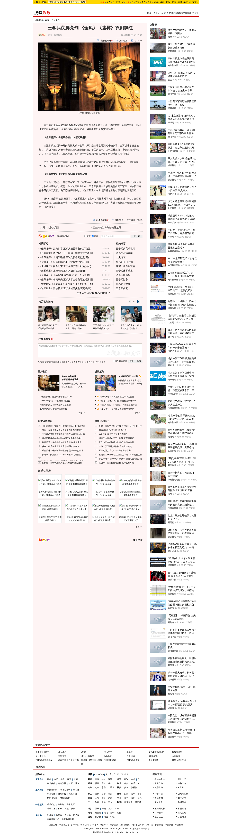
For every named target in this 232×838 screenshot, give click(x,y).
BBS (186, 2)
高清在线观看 (118, 161)
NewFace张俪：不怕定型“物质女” (55, 401)
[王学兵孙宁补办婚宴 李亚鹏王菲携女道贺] (103, 314)
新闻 (90, 779)
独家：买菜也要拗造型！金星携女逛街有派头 (62, 430)
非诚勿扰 (153, 756)
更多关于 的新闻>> (93, 292)
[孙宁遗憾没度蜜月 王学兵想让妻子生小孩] (48, 314)
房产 (143, 2)
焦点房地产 (75, 2)
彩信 (119, 812)
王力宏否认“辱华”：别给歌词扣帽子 (115, 450)
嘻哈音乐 (51, 808)
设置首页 (53, 825)
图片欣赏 (182, 798)
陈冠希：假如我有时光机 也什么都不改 (116, 463)
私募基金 (108, 756)
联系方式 (114, 825)
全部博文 (179, 825)
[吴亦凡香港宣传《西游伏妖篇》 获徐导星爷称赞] (49, 482)
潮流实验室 (65, 790)
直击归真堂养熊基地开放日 (107, 227)
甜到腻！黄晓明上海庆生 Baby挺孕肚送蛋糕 (62, 463)
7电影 (83, 752)
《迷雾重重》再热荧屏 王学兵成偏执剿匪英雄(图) (65, 288)
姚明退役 (62, 756)
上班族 (130, 752)
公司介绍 (149, 825)
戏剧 (76, 779)
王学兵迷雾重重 (124, 270)
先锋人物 (73, 794)
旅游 (90, 798)
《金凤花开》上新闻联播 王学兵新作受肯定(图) (64, 257)
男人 (110, 802)
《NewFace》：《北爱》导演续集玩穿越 (118, 405)
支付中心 (75, 825)
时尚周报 (62, 794)
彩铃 (112, 812)
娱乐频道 (39, 20)
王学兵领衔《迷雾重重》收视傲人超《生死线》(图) (66, 284)
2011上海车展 (87, 756)
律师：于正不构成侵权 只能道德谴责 (115, 446)
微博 (180, 2)
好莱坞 (61, 804)
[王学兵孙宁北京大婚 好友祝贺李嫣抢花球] (131, 314)
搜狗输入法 (160, 779)
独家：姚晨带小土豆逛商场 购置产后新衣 (60, 446)
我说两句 (194, 2)
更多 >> (81, 413)
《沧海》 (105, 161)
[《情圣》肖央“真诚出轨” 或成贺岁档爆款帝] (76, 507)
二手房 (111, 787)
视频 (156, 2)
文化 (119, 798)
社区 (71, 783)
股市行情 (159, 794)
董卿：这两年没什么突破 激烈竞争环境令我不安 (120, 426)
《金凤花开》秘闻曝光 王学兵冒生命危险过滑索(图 (66, 279)
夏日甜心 (62, 752)
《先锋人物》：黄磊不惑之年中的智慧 (116, 396)
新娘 (104, 794)
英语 (140, 794)
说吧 (112, 817)
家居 (104, 787)
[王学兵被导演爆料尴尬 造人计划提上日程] (76, 314)
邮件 (168, 2)
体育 (108, 2)
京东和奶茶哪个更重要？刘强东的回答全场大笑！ (64, 434)
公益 (104, 779)
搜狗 (83, 2)
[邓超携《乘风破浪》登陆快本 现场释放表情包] (76, 482)
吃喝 (110, 798)
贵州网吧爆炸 (110, 760)
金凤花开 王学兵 (124, 261)
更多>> (139, 527)
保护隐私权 (125, 825)
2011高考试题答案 (43, 760)
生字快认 (159, 817)
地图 (106, 817)
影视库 (59, 815)
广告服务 (94, 825)
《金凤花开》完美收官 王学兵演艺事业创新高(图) (65, 248)
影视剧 (134, 787)
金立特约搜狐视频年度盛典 (179, 13)
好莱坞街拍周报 (60, 409)
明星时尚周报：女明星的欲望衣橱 (55, 405)
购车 (97, 787)
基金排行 (182, 779)
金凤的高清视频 (124, 253)
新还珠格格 (40, 756)
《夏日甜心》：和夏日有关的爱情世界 (116, 409)
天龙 (90, 812)
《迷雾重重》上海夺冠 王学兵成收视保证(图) (62, 270)
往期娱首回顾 (68, 819)
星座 (110, 794)
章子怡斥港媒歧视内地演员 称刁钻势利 (116, 442)
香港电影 (71, 804)
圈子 (97, 808)
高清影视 (62, 783)
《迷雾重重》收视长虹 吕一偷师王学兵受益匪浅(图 (66, 253)
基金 (110, 783)
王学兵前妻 (122, 288)
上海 (110, 808)
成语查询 (159, 787)
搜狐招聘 (85, 825)
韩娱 (67, 808)
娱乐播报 (51, 783)
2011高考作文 (133, 760)
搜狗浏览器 (160, 808)
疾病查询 (159, 798)
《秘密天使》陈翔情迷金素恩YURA (56, 396)
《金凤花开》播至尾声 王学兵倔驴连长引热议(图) (65, 266)
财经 (90, 783)
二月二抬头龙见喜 (49, 227)
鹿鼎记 (98, 812)
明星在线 (51, 794)
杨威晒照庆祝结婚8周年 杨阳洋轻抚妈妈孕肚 (62, 438)
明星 (49, 779)
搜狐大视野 (177, 752)
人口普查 (176, 756)
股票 (97, 783)
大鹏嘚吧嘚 (52, 790)
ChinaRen (58, 2)
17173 (67, 2)
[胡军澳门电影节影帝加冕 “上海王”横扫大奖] (130, 507)
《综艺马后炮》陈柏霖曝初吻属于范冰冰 (117, 401)
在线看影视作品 (69, 125)
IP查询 (181, 787)
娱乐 (118, 2)
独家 (60, 808)
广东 (117, 808)
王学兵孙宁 (122, 279)
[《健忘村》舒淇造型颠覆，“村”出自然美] (103, 482)
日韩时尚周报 (46, 409)
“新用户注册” (89, 362)
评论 (110, 779)
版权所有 (145, 828)
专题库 (68, 815)
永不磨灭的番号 (42, 752)
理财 (104, 783)
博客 (174, 2)
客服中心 (104, 825)
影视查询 (159, 783)
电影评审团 (52, 798)
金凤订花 (121, 257)
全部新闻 (169, 825)
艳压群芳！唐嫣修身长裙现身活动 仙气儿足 (61, 442)
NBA (126, 779)
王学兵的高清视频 (125, 248)
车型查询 (182, 808)
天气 (97, 798)
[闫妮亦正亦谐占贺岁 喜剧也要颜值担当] (49, 507)
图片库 (76, 815)
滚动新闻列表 (53, 819)
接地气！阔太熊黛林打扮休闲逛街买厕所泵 (61, 454)
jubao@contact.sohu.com (127, 832)
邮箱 (104, 808)
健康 (104, 798)
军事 (97, 779)
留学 (133, 794)
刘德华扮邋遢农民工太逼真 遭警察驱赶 (116, 438)
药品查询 (182, 783)
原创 (133, 798)
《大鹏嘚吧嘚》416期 (128, 376)
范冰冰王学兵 (123, 284)
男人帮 (195, 13)
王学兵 (56, 125)
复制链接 (123, 40)
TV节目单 (159, 812)
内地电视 (55, 20)
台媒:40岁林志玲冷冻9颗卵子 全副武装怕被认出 (120, 459)
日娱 (73, 808)
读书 (126, 798)
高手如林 (131, 756)
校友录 (138, 802)
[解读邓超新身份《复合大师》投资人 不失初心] (103, 507)
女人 (150, 2)
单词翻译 (182, 802)
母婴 (97, 794)
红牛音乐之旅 (160, 13)
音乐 (69, 779)
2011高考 (153, 760)
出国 (126, 794)
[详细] (80, 386)
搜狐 (51, 2)
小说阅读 (182, 817)
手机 (104, 802)
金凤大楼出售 (123, 275)
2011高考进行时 (156, 752)
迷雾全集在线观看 (125, 266)
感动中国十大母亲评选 (68, 760)
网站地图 (159, 825)
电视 (47, 20)
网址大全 (159, 802)
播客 (162, 2)
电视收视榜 (65, 798)
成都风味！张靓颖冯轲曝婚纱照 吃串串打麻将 (62, 450)
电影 (56, 779)
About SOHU (138, 825)
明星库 (50, 815)
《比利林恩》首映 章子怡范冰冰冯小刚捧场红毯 (63, 426)
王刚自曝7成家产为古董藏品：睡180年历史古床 (120, 454)
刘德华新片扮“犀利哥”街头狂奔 (113, 430)
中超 (133, 779)
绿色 (140, 798)
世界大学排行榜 (179, 760)
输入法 (98, 817)
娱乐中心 (40, 774)
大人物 (76, 790)
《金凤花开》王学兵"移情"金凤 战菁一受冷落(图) (65, 275)
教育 (119, 794)
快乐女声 (108, 752)
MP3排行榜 (183, 794)
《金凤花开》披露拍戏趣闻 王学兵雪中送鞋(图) (64, 261)
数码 (97, 802)
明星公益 (51, 804)
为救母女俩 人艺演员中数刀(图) (113, 434)
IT (132, 2)
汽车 (137, 2)
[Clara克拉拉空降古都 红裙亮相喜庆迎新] (130, 482)
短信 (106, 812)
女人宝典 (182, 812)
